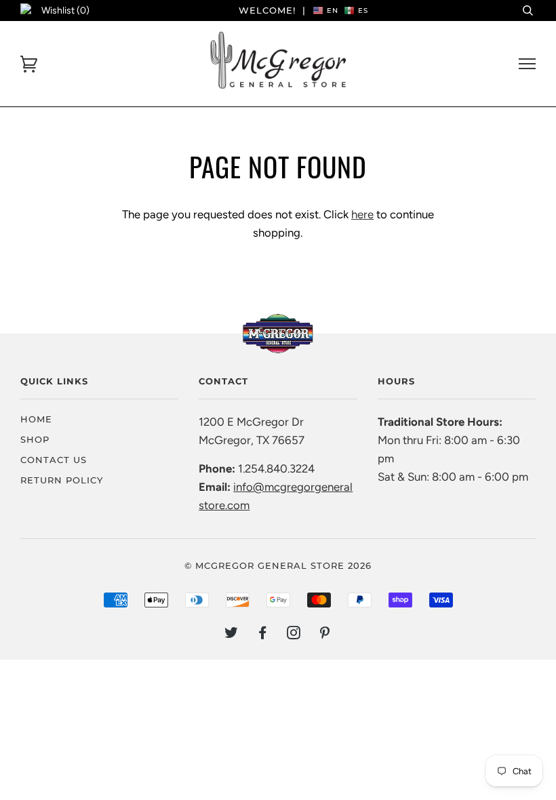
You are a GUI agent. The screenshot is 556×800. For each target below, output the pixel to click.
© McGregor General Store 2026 (278, 565)
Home (36, 419)
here (362, 214)
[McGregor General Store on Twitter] (231, 634)
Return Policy (61, 480)
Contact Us (53, 459)
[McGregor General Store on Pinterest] (325, 634)
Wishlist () (65, 10)
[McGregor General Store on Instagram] (294, 634)
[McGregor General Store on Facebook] (263, 634)
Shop (34, 439)
